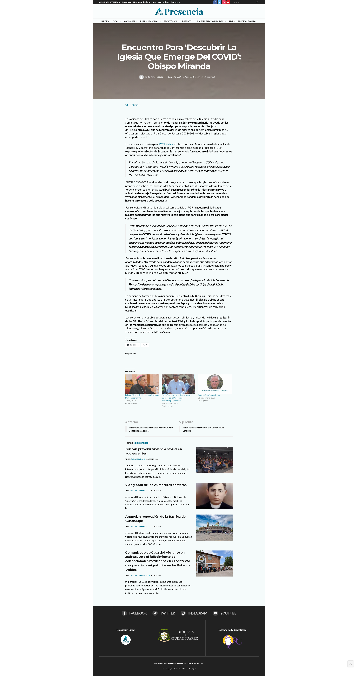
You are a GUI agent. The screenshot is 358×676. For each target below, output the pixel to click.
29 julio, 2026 (155, 490)
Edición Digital (247, 21)
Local (115, 21)
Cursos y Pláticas (161, 2)
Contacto (175, 2)
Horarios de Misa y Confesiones (136, 2)
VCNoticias (166, 144)
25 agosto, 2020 (174, 77)
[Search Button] (257, 2)
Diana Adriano (137, 459)
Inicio (105, 21)
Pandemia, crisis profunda (209, 395)
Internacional (149, 21)
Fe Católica (170, 21)
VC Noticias (132, 104)
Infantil (187, 21)
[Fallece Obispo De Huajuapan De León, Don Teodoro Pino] (142, 384)
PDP (231, 21)
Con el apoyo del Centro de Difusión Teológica (179, 669)
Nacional (129, 21)
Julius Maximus (157, 77)
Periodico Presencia (139, 490)
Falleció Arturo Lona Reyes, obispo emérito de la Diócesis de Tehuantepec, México (177, 398)
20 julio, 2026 (155, 575)
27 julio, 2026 (155, 526)
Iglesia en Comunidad (210, 21)
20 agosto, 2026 (151, 459)
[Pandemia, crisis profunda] (215, 384)
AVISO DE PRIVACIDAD (109, 2)
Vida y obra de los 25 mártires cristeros (155, 485)
